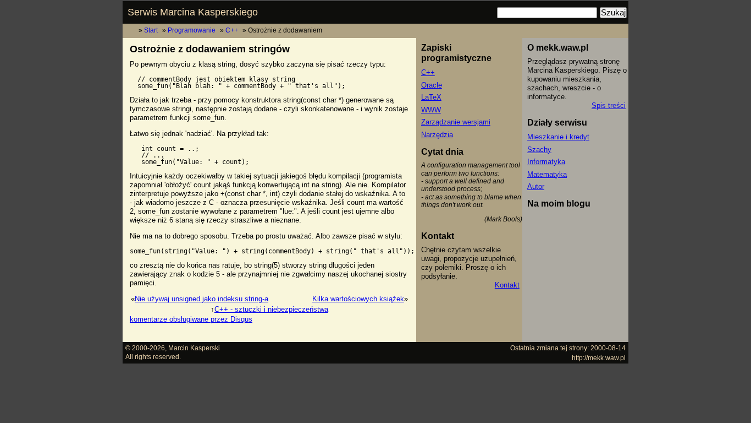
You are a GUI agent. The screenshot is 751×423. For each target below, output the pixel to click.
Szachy (539, 149)
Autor (535, 186)
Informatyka (546, 162)
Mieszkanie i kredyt (558, 137)
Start (151, 30)
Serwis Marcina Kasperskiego (193, 12)
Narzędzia (437, 135)
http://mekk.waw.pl (599, 357)
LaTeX (431, 97)
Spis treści (609, 105)
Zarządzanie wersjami (455, 122)
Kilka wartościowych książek (358, 299)
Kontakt (507, 285)
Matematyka (547, 174)
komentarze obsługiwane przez (191, 319)
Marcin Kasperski (194, 347)
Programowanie (192, 30)
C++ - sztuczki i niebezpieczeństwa (271, 309)
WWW (431, 110)
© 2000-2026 (145, 347)
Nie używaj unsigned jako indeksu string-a (201, 299)
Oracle (431, 85)
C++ (231, 30)
